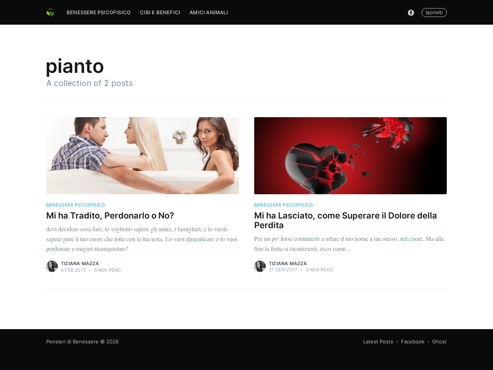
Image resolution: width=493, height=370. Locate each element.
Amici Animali (208, 12)
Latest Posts (378, 341)
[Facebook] (411, 12)
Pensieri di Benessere (72, 341)
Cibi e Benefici (160, 12)
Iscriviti (434, 12)
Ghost (439, 341)
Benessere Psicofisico (99, 12)
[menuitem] (98, 12)
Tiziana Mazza (80, 263)
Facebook (412, 341)
